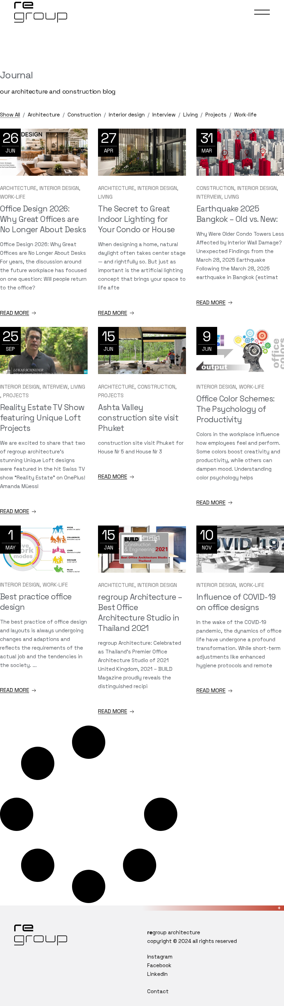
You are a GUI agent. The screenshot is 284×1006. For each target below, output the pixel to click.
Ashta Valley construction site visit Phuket (138, 417)
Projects (16, 395)
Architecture (18, 188)
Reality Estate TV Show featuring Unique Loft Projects (42, 417)
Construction (215, 188)
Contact (158, 991)
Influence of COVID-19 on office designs (236, 602)
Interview (208, 196)
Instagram (159, 956)
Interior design (59, 188)
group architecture (173, 932)
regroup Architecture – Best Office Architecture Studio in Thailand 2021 (140, 612)
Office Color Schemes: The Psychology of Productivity (235, 409)
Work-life (12, 196)
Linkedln (157, 974)
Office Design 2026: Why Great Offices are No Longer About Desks (43, 219)
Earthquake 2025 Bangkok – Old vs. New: (236, 213)
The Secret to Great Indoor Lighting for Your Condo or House (136, 219)
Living (105, 196)
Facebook (159, 965)
